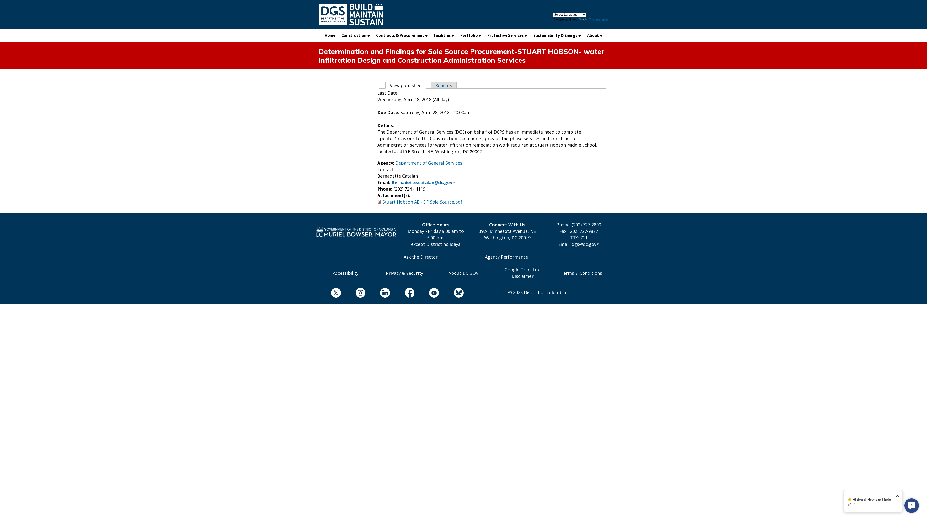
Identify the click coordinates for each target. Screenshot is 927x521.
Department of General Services (428, 163)
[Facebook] (402, 293)
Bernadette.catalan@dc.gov (422, 182)
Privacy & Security (404, 273)
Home (330, 35)
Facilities (442, 35)
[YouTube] (426, 293)
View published (408, 85)
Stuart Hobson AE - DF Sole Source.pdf (422, 202)
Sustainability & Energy (555, 35)
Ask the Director (421, 257)
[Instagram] (353, 293)
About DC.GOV (463, 273)
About (593, 35)
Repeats (443, 85)
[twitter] (328, 293)
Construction (353, 35)
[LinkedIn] (377, 293)
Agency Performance (506, 257)
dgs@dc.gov (584, 244)
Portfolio (469, 35)
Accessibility (345, 273)
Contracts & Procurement (400, 35)
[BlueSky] (451, 293)
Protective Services (505, 35)
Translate (598, 20)
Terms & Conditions (581, 273)
